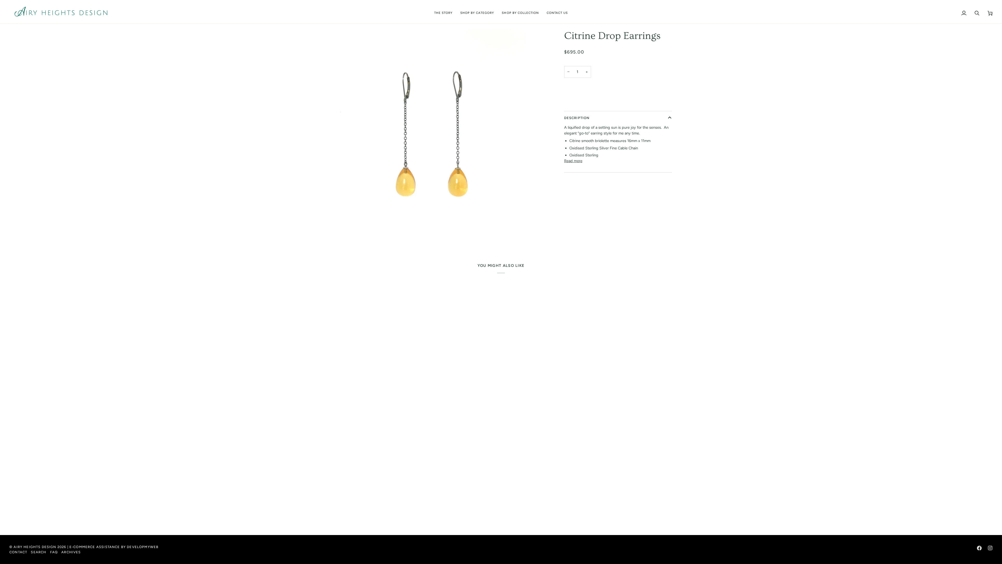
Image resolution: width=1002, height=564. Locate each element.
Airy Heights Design (35, 547)
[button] (477, 11)
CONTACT (18, 552)
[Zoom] (433, 142)
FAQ (54, 552)
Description (577, 118)
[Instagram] (990, 548)
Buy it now (618, 104)
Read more (573, 160)
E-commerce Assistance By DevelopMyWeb (113, 547)
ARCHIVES (71, 552)
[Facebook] (979, 548)
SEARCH (38, 552)
